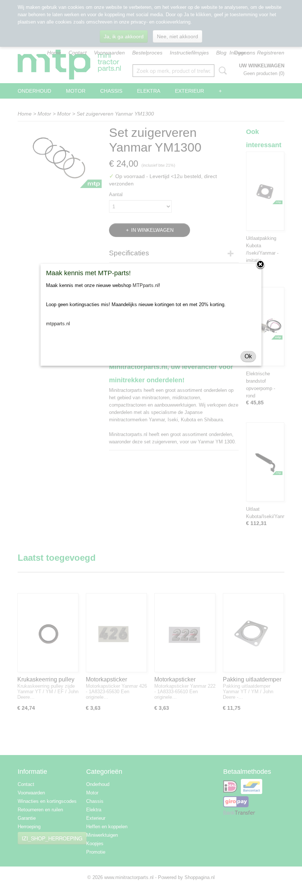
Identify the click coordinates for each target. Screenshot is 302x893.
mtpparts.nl (58, 323)
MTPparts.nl (146, 285)
